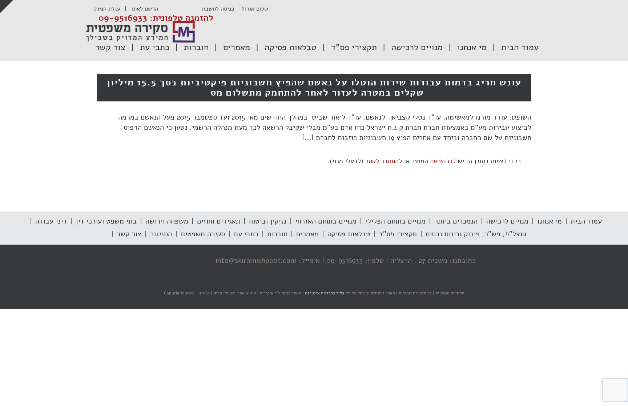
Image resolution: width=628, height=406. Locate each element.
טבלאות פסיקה (348, 234)
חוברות (277, 234)
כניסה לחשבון (221, 9)
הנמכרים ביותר (456, 221)
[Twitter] (185, 261)
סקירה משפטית (203, 234)
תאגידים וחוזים (218, 221)
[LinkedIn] (171, 261)
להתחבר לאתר (383, 161)
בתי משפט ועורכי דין (106, 221)
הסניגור (161, 234)
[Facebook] (200, 261)
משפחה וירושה (166, 221)
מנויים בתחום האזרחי (326, 221)
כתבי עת (246, 234)
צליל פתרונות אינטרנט (324, 293)
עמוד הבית (586, 221)
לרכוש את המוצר (433, 161)
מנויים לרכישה (507, 221)
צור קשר (129, 234)
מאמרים (307, 234)
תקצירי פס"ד (398, 234)
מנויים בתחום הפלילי (395, 221)
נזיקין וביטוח (267, 221)
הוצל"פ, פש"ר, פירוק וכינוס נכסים (476, 234)
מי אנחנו (549, 221)
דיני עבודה (51, 221)
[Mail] (156, 261)
